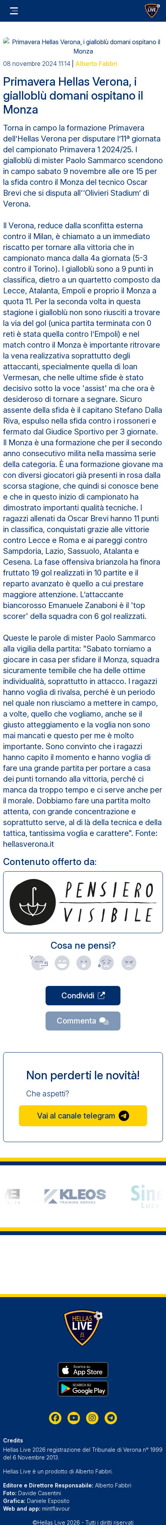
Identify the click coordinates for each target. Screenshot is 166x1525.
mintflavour (56, 1508)
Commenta (76, 1020)
